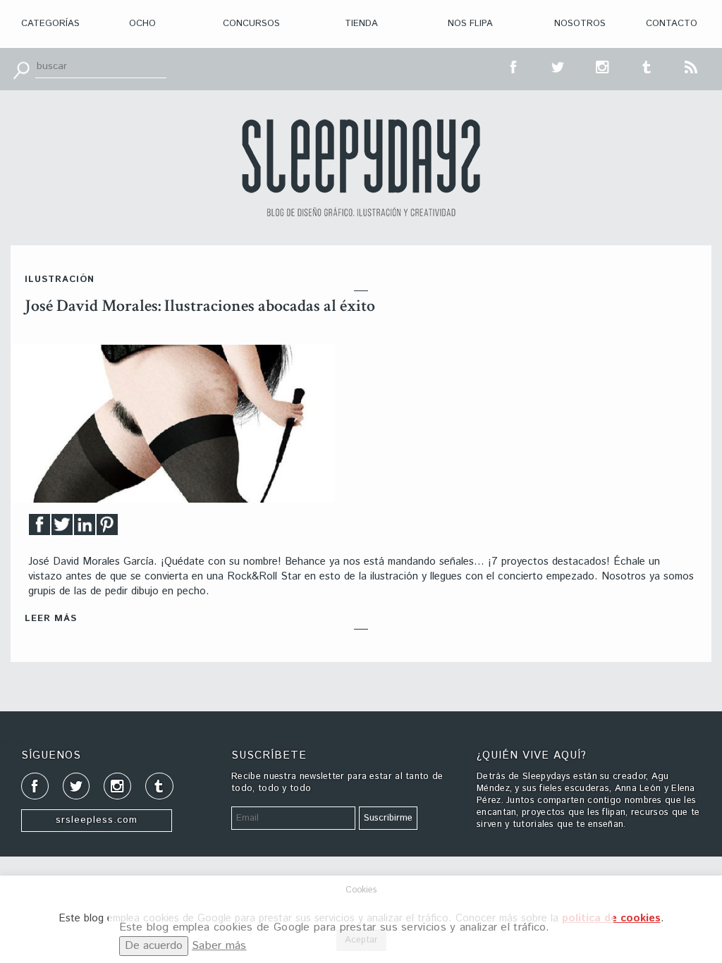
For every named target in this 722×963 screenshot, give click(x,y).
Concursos (251, 23)
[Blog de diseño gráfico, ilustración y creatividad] (361, 167)
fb (514, 66)
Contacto (671, 23)
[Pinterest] (107, 528)
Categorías (50, 23)
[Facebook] (39, 528)
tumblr (647, 66)
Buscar (21, 69)
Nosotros (580, 23)
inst (603, 66)
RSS (692, 66)
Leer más (51, 618)
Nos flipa (470, 23)
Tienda (361, 23)
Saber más (219, 946)
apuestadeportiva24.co (49, 742)
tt (558, 66)
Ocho (142, 23)
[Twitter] (62, 528)
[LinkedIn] (84, 528)
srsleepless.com (96, 820)
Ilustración (59, 279)
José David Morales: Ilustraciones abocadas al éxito (200, 306)
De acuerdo (154, 946)
